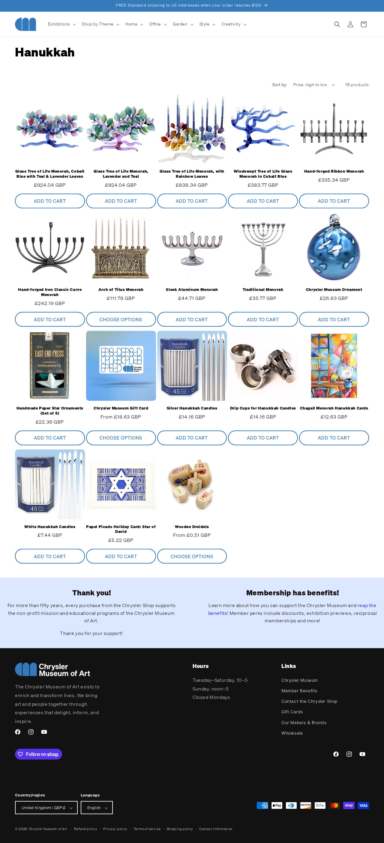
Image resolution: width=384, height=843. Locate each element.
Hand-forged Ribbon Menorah (334, 171)
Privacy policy (115, 829)
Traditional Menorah (263, 290)
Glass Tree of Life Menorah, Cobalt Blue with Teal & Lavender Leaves (50, 174)
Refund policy (85, 829)
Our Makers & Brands (303, 722)
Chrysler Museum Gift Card (121, 408)
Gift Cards (292, 711)
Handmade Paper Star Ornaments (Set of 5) (49, 411)
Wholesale (292, 732)
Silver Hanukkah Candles (192, 408)
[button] (61, 24)
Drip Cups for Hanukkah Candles (263, 408)
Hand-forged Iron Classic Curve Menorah (50, 293)
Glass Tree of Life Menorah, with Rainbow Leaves (192, 174)
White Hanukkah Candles (49, 526)
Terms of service (147, 829)
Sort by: (279, 84)
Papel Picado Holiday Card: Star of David (121, 529)
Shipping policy (180, 829)
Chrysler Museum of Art (48, 829)
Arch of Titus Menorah (121, 290)
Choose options (121, 319)
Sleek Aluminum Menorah (192, 290)
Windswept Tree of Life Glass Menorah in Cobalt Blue (263, 174)
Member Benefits (299, 690)
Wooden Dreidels (192, 526)
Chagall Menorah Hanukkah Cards (334, 408)
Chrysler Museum (299, 679)
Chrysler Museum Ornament (334, 290)
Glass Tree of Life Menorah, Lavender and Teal (121, 174)
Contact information (215, 829)
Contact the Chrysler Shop (309, 700)
